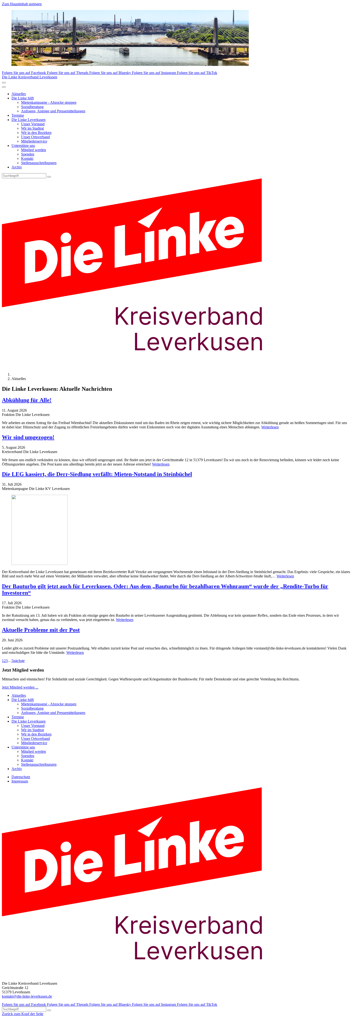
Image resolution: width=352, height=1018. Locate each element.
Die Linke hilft (22, 98)
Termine (17, 115)
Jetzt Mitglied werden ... (20, 687)
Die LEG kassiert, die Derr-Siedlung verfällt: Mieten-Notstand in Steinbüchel (97, 474)
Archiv (16, 167)
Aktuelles (18, 94)
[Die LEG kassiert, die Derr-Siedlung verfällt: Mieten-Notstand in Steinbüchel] (176, 530)
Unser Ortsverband (35, 137)
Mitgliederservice (34, 141)
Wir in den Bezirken (36, 133)
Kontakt (27, 158)
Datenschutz (20, 777)
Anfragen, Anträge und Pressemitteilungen (53, 111)
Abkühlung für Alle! (26, 400)
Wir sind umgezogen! (28, 437)
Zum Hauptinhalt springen (22, 4)
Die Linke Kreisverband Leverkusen (29, 77)
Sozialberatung (32, 107)
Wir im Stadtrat (32, 128)
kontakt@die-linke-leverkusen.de (27, 996)
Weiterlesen (270, 427)
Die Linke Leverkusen (28, 120)
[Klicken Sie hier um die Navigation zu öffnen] (4, 87)
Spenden (27, 154)
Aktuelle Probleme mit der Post (41, 630)
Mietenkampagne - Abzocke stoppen (48, 102)
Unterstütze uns (23, 146)
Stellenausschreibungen (39, 163)
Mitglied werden (33, 150)
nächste (19, 661)
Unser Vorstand (33, 124)
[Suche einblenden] (4, 82)
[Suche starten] (49, 177)
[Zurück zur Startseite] (141, 366)
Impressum (19, 781)
